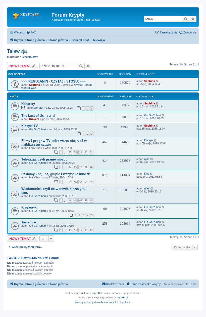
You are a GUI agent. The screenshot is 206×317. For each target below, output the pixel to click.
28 (75, 152)
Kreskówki (29, 207)
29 (80, 152)
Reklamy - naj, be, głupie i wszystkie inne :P (55, 174)
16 (86, 230)
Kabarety (28, 104)
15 (80, 230)
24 (70, 167)
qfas (146, 159)
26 (80, 167)
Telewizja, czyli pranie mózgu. (45, 159)
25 (75, 167)
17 (91, 230)
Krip (146, 173)
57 (80, 182)
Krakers (34, 119)
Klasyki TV (29, 126)
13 (70, 230)
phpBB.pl (122, 297)
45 (75, 200)
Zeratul (38, 107)
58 (86, 182)
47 (86, 200)
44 (70, 200)
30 (86, 152)
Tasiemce (28, 222)
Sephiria (34, 84)
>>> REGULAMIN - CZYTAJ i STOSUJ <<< (53, 81)
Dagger (148, 140)
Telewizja (17, 51)
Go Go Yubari (152, 115)
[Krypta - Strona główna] (30, 16)
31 (91, 152)
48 (91, 200)
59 (91, 182)
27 (70, 152)
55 (70, 182)
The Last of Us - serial (38, 115)
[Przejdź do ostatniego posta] (157, 81)
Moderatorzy (30, 56)
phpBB (96, 293)
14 (75, 230)
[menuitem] (31, 32)
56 (75, 182)
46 (80, 200)
